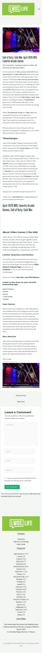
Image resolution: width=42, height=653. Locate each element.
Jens (26, 277)
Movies (19, 592)
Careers (20, 556)
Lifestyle (19, 587)
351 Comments (8, 65)
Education (19, 564)
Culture (19, 559)
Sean (18, 277)
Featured (18, 571)
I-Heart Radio (8, 297)
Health (19, 584)
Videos (19, 615)
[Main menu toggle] (39, 9)
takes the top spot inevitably (28, 79)
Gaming (18, 65)
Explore (19, 569)
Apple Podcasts (8, 289)
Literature (19, 589)
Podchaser (6, 269)
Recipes (19, 602)
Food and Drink (18, 577)
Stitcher (5, 291)
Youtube (6, 299)
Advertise (21, 539)
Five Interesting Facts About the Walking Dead (21, 624)
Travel (19, 612)
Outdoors (19, 597)
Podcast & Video (28, 65)
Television (19, 610)
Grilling (19, 582)
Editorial (19, 561)
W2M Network (33, 277)
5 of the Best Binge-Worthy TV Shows (21, 632)
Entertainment (19, 566)
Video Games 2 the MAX (25, 72)
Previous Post (21, 395)
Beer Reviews (19, 554)
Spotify (5, 294)
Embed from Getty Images (10, 361)
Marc (22, 277)
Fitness (19, 574)
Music (19, 594)
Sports (19, 605)
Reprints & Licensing (21, 542)
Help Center (21, 544)
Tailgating (19, 607)
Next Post (21, 402)
